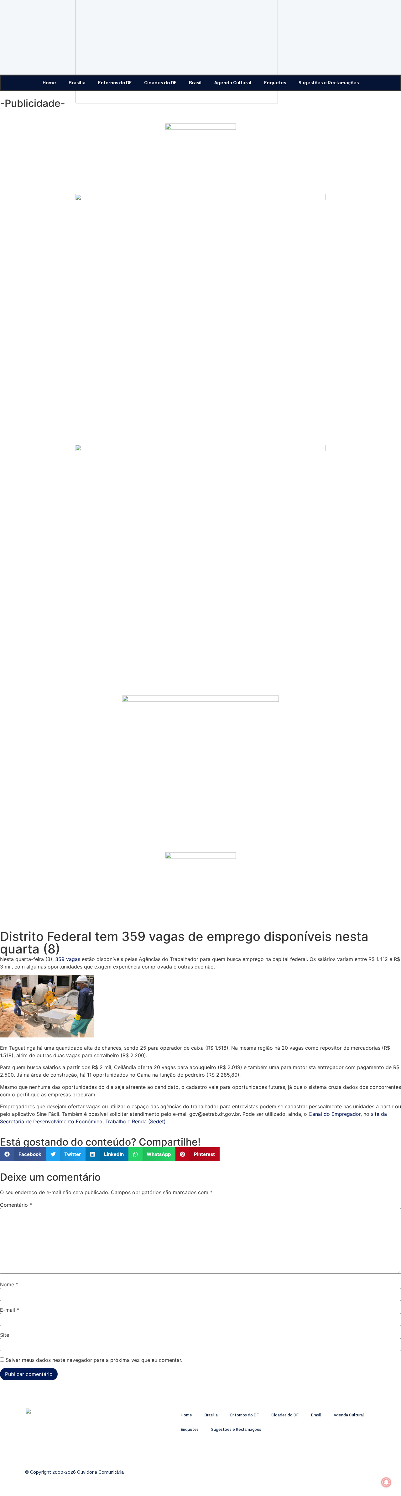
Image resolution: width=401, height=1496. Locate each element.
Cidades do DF (160, 82)
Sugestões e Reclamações (329, 82)
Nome (9, 1284)
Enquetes (275, 82)
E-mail (9, 1309)
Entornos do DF (115, 82)
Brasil (195, 82)
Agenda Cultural (233, 82)
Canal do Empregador (335, 1114)
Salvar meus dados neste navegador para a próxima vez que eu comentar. (94, 1359)
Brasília (77, 82)
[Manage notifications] (386, 1482)
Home (49, 82)
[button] (23, 1154)
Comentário (16, 1204)
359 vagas (67, 959)
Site (4, 1334)
